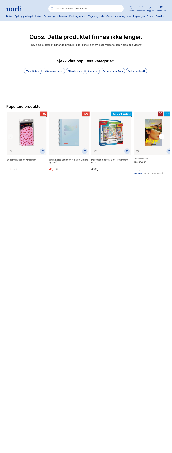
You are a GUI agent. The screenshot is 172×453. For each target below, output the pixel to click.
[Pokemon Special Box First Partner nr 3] (111, 130)
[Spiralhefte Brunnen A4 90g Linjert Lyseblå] (69, 130)
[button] (141, 8)
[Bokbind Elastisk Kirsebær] (26, 130)
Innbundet (138, 173)
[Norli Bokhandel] (14, 9)
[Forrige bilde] (10, 136)
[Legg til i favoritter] (10, 151)
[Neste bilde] (161, 136)
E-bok (146, 173)
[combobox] (86, 8)
